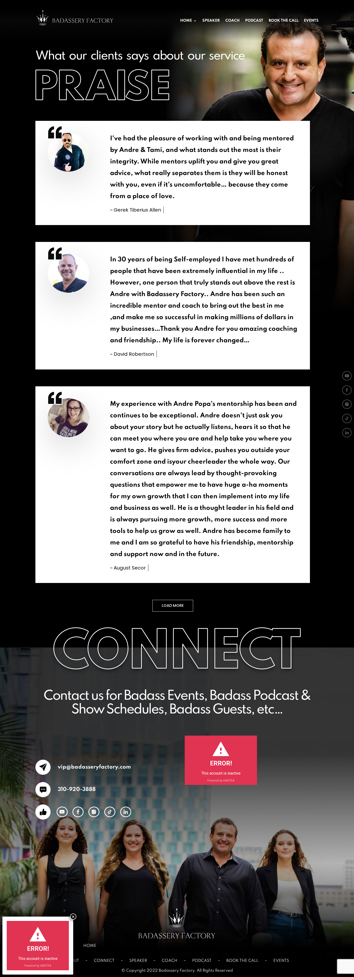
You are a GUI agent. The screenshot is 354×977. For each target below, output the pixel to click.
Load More (173, 605)
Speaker (211, 21)
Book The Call (283, 21)
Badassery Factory (176, 971)
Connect (104, 961)
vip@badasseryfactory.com (94, 767)
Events (311, 21)
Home (186, 21)
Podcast (254, 21)
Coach (232, 21)
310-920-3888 (76, 789)
